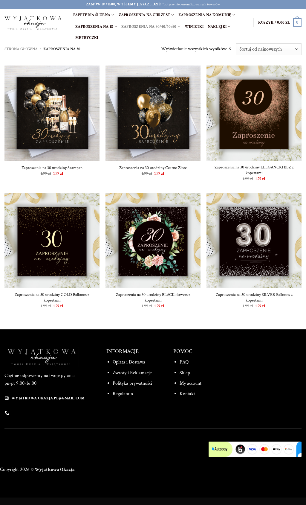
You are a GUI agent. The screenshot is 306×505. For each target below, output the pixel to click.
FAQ (184, 362)
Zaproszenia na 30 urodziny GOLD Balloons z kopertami (52, 297)
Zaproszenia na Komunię (205, 15)
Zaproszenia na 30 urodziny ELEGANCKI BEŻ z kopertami (254, 170)
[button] (280, 22)
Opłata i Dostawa (129, 362)
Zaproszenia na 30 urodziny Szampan (52, 168)
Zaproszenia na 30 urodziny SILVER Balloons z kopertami (254, 297)
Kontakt (187, 394)
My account (190, 383)
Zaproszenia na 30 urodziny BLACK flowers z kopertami (153, 297)
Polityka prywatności (132, 383)
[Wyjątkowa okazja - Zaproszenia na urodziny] (34, 22)
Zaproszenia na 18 (94, 26)
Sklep (185, 373)
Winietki (194, 26)
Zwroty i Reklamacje (132, 373)
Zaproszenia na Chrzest (144, 15)
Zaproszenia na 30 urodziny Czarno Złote (153, 168)
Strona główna (21, 49)
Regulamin (123, 394)
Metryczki (86, 37)
